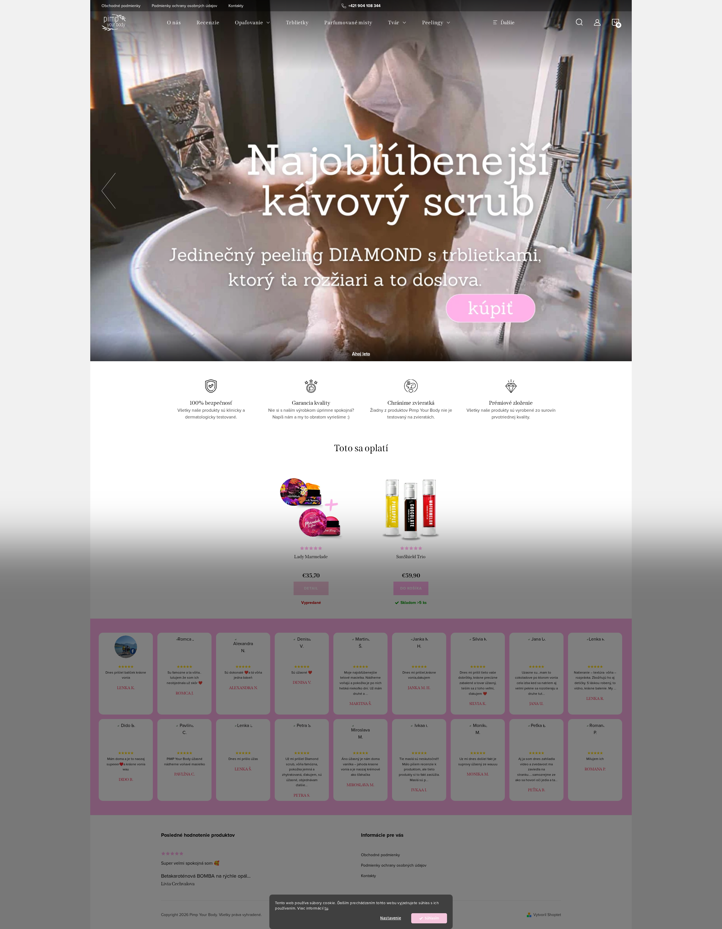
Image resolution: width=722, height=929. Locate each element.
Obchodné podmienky (121, 5)
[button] (109, 189)
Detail (311, 588)
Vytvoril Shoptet (547, 914)
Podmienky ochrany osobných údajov (184, 5)
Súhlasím (432, 918)
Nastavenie (390, 918)
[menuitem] (174, 22)
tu (326, 908)
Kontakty (235, 5)
